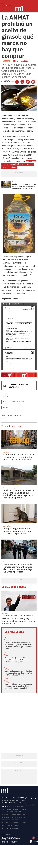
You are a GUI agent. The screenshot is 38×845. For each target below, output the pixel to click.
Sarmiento (5, 822)
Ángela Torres (6, 825)
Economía (20, 797)
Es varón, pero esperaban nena (13, 488)
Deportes (4, 800)
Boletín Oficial (18, 402)
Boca (3, 809)
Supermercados (18, 806)
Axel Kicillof (5, 820)
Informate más (17, 182)
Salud (5, 407)
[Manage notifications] (33, 837)
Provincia (4, 613)
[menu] (4, 2)
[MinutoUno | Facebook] (35, 798)
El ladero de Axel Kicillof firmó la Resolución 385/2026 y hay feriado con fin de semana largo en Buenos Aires (18, 619)
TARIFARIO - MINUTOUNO (8, 837)
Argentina (14, 822)
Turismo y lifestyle (8, 803)
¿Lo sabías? (7, 526)
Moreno (23, 809)
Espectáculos (14, 800)
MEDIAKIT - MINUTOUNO (8, 836)
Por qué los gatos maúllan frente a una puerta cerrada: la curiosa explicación (17, 531)
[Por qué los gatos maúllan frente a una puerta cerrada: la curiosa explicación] (19, 513)
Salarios (17, 825)
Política (4, 797)
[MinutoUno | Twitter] (31, 798)
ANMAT (5, 402)
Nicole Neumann (15, 814)
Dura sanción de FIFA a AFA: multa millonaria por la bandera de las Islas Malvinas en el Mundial (18, 686)
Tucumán (4, 814)
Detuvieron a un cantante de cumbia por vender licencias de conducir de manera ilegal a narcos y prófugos (18, 568)
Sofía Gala (5, 817)
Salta (3, 812)
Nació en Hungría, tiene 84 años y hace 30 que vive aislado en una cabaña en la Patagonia (17, 660)
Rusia (24, 814)
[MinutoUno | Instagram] (26, 798)
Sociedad (5, 61)
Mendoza (18, 812)
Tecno (23, 800)
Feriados (6, 452)
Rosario (16, 809)
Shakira (10, 812)
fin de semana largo (18, 817)
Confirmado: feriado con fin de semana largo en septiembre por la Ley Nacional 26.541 (24, 186)
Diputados (15, 820)
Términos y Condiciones (9, 828)
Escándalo (6, 562)
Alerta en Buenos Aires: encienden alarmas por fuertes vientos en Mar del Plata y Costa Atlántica (18, 673)
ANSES (9, 809)
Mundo (19, 803)
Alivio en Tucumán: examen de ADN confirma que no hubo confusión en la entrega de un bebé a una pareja (18, 494)
